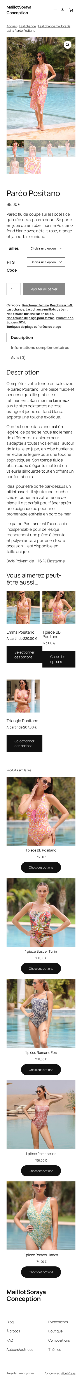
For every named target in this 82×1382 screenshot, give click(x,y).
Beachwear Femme (35, 305)
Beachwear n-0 (61, 305)
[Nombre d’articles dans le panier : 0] (71, 9)
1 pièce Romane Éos (41, 1052)
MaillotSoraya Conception (19, 9)
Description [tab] (22, 337)
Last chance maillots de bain (46, 309)
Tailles (13, 248)
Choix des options (57, 659)
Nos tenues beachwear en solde (30, 314)
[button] (68, 45)
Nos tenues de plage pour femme (30, 318)
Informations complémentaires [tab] (40, 347)
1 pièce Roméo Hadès (41, 1255)
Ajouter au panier (44, 289)
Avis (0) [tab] (18, 357)
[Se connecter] (62, 9)
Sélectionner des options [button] (24, 655)
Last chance (27, 26)
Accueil (12, 26)
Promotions (64, 318)
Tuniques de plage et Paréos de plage (34, 326)
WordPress (68, 1373)
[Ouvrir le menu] (55, 10)
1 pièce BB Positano (41, 850)
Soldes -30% (16, 322)
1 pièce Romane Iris (41, 1154)
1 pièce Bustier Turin (41, 951)
